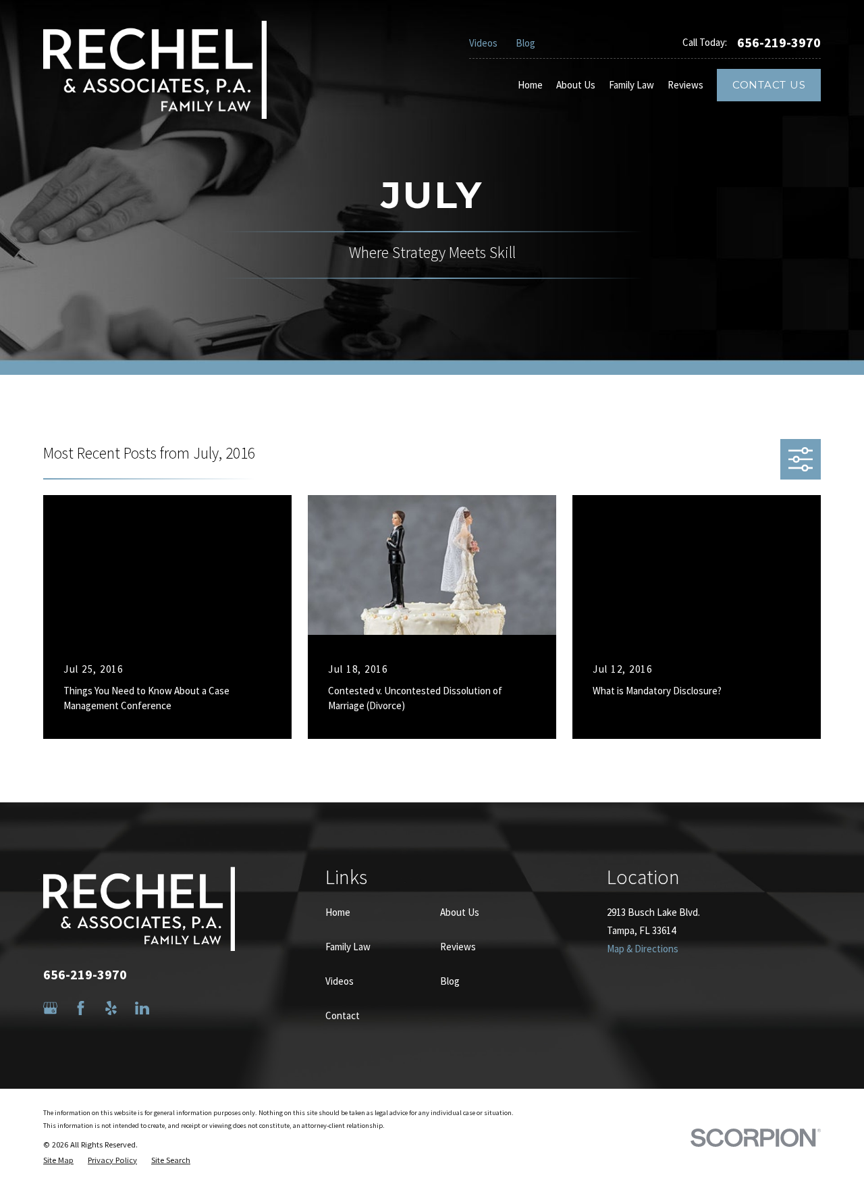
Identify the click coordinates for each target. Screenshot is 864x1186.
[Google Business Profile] (50, 1008)
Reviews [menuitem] (685, 84)
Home (337, 912)
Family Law (348, 946)
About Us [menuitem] (575, 84)
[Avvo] (172, 1008)
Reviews (458, 946)
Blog (525, 42)
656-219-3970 (779, 42)
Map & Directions (642, 948)
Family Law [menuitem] (631, 84)
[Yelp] (111, 1008)
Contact (342, 1015)
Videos (483, 42)
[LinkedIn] (142, 1008)
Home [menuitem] (530, 84)
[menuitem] (58, 1160)
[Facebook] (81, 1008)
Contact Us (769, 84)
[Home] (155, 69)
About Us (459, 912)
